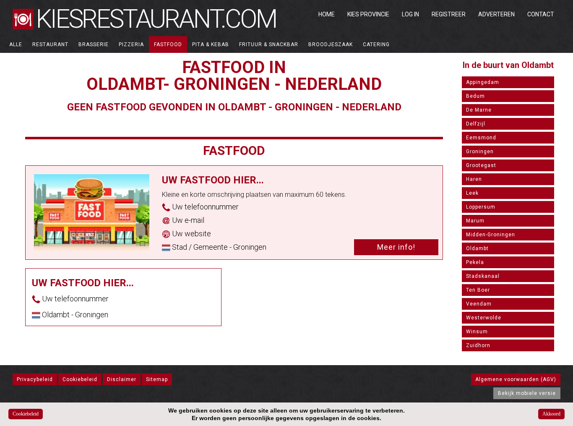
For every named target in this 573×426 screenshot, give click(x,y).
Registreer (449, 14)
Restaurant (50, 44)
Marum (475, 221)
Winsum (477, 332)
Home (326, 14)
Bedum (475, 96)
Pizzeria (131, 44)
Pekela (475, 262)
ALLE (15, 44)
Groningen (480, 151)
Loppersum (480, 207)
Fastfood (168, 44)
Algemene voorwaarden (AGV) (515, 379)
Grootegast (481, 165)
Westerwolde (483, 318)
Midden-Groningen (490, 235)
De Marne (479, 110)
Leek (472, 193)
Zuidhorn (478, 345)
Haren (474, 179)
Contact (540, 14)
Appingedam (482, 82)
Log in (410, 14)
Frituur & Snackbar (268, 44)
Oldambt (477, 248)
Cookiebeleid (80, 379)
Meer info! (396, 247)
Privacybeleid (35, 379)
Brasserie (93, 44)
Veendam (479, 304)
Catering (376, 44)
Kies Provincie (368, 14)
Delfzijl (475, 124)
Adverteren (496, 14)
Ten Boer (478, 290)
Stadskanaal (483, 276)
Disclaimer (121, 379)
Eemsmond (481, 138)
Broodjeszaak (330, 44)
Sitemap (157, 379)
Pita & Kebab (210, 44)
